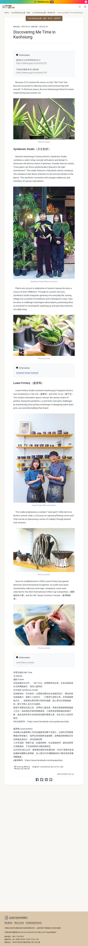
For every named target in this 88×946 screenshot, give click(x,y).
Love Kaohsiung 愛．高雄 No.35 (43, 13)
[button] (79, 7)
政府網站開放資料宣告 (34, 923)
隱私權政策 (8, 923)
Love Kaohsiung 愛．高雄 (20, 13)
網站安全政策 (19, 923)
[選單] (85, 7)
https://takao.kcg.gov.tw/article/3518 (31, 72)
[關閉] (86, 2)
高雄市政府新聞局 (16, 917)
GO (52, 2)
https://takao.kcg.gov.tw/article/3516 (31, 63)
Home (6, 13)
